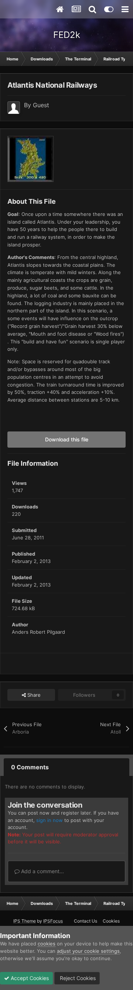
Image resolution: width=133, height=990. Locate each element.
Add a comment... (42, 871)
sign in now (49, 820)
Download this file (66, 439)
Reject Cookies (77, 978)
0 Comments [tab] (30, 767)
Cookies (111, 921)
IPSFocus (53, 921)
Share (33, 695)
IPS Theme (24, 921)
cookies (46, 944)
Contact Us (85, 921)
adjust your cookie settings (88, 951)
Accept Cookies (29, 978)
